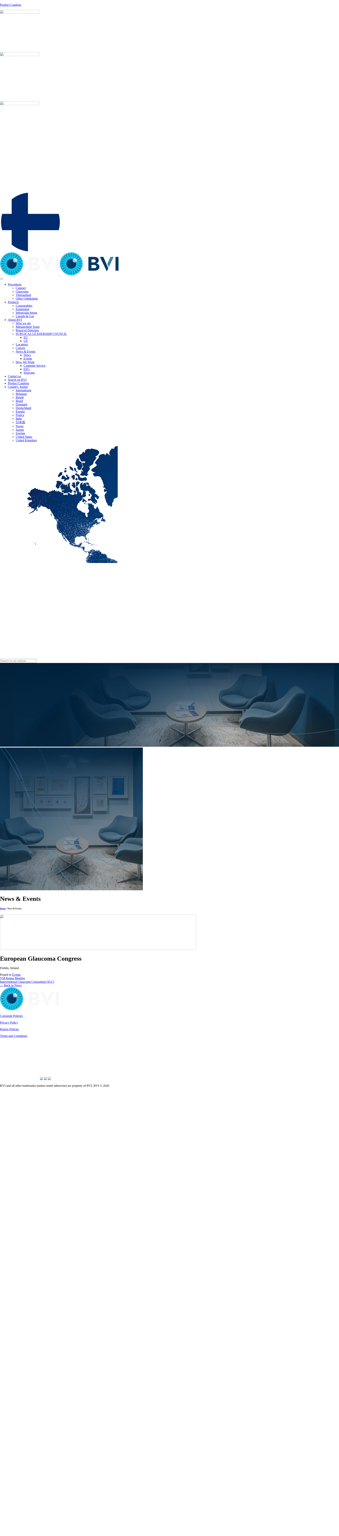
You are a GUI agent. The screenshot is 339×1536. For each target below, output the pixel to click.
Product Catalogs (10, 4)
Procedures (15, 284)
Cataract (21, 288)
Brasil (19, 401)
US (26, 341)
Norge (20, 426)
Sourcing (29, 372)
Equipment (22, 309)
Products (13, 302)
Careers (20, 348)
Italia (19, 418)
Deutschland (23, 408)
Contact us (14, 376)
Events (28, 358)
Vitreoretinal (23, 295)
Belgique (21, 394)
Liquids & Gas (25, 316)
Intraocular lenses (26, 312)
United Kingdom (26, 440)
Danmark (21, 404)
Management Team (27, 326)
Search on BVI (17, 379)
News (27, 355)
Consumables (24, 305)
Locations (22, 344)
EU (26, 337)
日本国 (20, 422)
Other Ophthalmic (27, 298)
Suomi (20, 429)
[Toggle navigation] (1, 278)
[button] (30, 250)
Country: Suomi (18, 386)
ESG (27, 369)
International (23, 390)
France (20, 415)
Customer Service (35, 365)
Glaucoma (22, 291)
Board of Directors (27, 330)
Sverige (20, 433)
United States (24, 436)
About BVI (15, 319)
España (20, 411)
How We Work (25, 362)
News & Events (25, 351)
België (20, 397)
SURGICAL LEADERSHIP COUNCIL (41, 334)
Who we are (23, 323)
